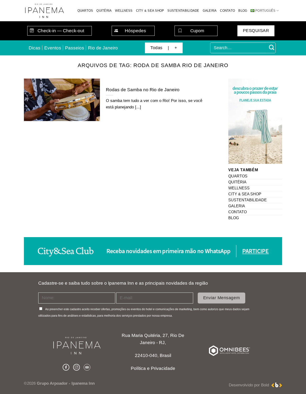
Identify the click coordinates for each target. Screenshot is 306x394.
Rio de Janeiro (103, 47)
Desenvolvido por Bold (250, 385)
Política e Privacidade (153, 368)
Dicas (34, 47)
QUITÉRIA (104, 10)
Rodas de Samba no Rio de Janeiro (143, 89)
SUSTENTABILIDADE (183, 10)
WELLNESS (123, 10)
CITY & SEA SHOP (150, 10)
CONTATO (227, 10)
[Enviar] (271, 48)
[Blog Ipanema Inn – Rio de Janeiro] (44, 10)
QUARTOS (85, 10)
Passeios (74, 47)
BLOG (242, 10)
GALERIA (210, 10)
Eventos (52, 47)
